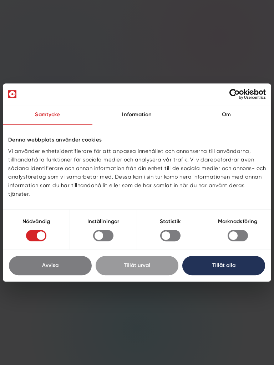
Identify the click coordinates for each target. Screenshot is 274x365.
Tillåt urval (137, 265)
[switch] (103, 235)
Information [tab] (137, 114)
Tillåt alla (223, 265)
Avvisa (50, 265)
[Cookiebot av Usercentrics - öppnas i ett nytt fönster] (234, 94)
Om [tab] (226, 114)
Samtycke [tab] (47, 114)
